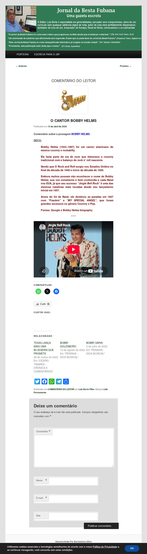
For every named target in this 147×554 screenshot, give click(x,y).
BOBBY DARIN (94, 342)
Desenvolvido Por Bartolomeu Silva (73, 541)
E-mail (41, 498)
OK (132, 548)
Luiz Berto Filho (86, 389)
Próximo (125, 66)
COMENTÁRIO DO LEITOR (61, 389)
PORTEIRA (23, 54)
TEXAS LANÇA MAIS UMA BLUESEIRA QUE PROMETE (44, 348)
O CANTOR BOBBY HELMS (73, 120)
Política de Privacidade (105, 546)
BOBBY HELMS (80, 134)
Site (38, 515)
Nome (41, 480)
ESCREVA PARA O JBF (47, 54)
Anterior (21, 66)
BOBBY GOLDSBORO (68, 344)
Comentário (43, 431)
